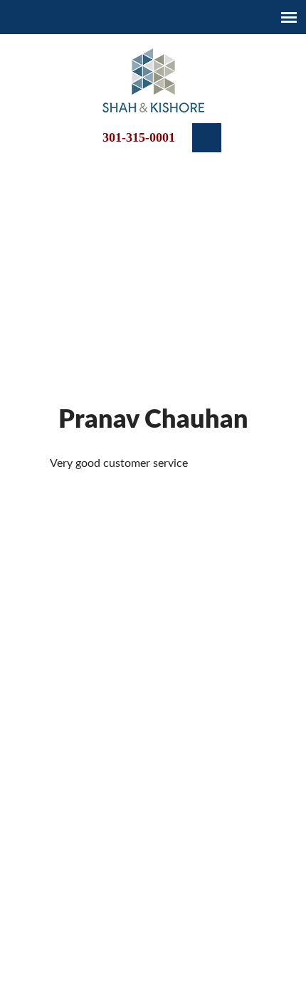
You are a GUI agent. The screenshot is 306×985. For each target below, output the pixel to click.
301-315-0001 (138, 137)
